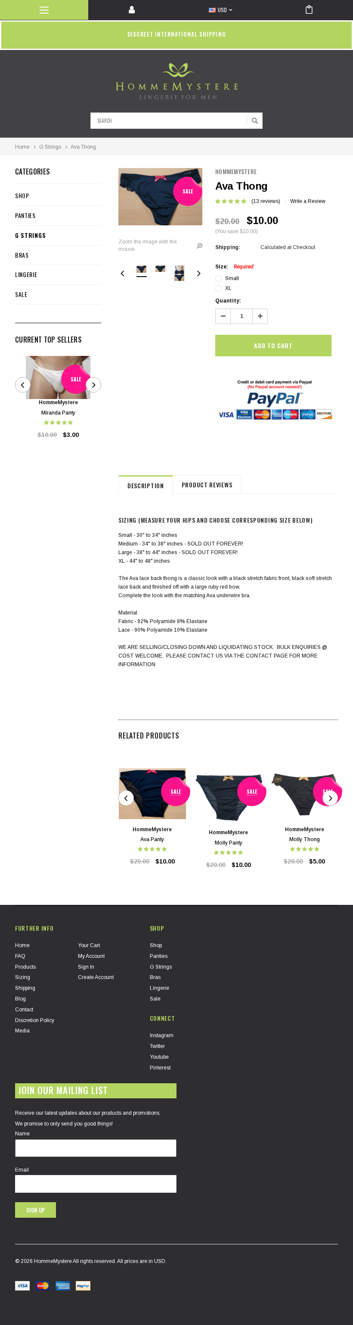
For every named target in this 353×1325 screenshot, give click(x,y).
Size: (234, 267)
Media (22, 1031)
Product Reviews (207, 484)
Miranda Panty (58, 413)
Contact (24, 1010)
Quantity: (228, 301)
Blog (20, 999)
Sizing (22, 977)
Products (25, 967)
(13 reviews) (265, 201)
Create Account (96, 977)
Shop (22, 195)
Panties (25, 215)
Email (22, 1170)
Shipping (25, 988)
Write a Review (307, 201)
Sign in (86, 967)
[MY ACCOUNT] (132, 10)
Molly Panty (228, 843)
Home (22, 147)
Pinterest (160, 1068)
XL (228, 288)
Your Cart (89, 945)
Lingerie (26, 274)
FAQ (20, 956)
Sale (21, 294)
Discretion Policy (34, 1020)
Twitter (157, 1046)
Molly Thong (304, 839)
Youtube (159, 1057)
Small (232, 278)
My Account (91, 956)
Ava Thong (83, 147)
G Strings (50, 147)
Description (145, 485)
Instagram (161, 1035)
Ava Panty (152, 839)
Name (22, 1134)
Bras (22, 254)
